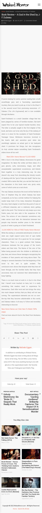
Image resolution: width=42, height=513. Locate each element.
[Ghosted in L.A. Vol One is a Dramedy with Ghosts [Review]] (31, 430)
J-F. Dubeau (28, 325)
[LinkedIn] (18, 338)
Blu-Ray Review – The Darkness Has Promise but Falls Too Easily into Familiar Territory (31, 493)
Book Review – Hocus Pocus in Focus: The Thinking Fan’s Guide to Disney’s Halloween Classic (10, 466)
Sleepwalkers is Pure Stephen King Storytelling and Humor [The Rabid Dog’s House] (31, 464)
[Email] (32, 338)
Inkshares (20, 325)
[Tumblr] (28, 338)
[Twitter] (4, 338)
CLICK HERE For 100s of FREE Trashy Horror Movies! (21, 230)
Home (3, 11)
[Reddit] (23, 338)
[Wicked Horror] (16, 4)
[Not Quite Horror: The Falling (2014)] (11, 430)
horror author (31, 323)
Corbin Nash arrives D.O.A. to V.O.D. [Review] (10, 491)
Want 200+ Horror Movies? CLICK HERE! (21, 157)
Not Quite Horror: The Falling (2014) (10, 439)
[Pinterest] (13, 338)
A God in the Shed (13, 323)
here (3, 318)
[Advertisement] (21, 47)
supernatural (36, 325)
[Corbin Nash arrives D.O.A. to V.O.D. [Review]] (11, 482)
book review (23, 323)
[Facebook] (9, 338)
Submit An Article (23, 509)
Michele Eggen (7, 20)
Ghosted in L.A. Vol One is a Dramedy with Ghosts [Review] (30, 440)
